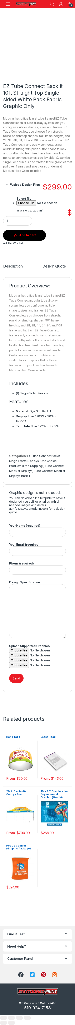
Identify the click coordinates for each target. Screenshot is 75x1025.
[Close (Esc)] (3, 1018)
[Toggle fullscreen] (19, 1018)
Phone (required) (21, 563)
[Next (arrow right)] (11, 1023)
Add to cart (27, 235)
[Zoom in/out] (27, 1018)
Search (52, 4)
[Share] (11, 1018)
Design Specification (24, 582)
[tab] (12, 268)
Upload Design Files (25, 184)
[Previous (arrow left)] (3, 1023)
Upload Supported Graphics (29, 646)
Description (12, 266)
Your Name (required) (24, 525)
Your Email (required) (24, 544)
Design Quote (54, 266)
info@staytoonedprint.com (30, 508)
